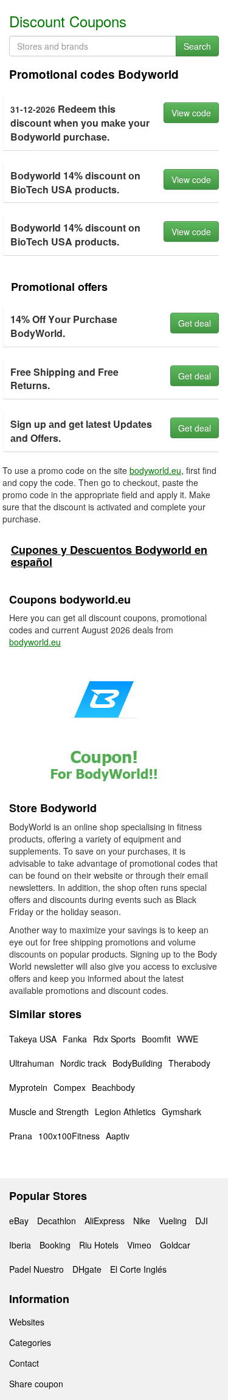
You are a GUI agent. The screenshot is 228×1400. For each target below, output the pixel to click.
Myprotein (28, 1087)
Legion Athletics (125, 1111)
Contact (24, 1363)
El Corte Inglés (138, 1269)
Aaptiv (118, 1136)
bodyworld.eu (155, 470)
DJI (201, 1221)
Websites (26, 1322)
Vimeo (139, 1245)
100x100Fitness (69, 1136)
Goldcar (175, 1245)
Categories (30, 1342)
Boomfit (156, 1039)
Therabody (189, 1063)
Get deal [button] (194, 323)
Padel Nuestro (36, 1269)
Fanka (75, 1039)
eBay (19, 1221)
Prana (20, 1136)
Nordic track (83, 1063)
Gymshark (181, 1111)
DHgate (87, 1269)
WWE (187, 1039)
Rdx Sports (114, 1039)
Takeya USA (33, 1039)
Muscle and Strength (49, 1111)
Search (197, 46)
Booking (55, 1245)
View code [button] (191, 113)
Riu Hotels (99, 1245)
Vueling (173, 1221)
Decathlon (56, 1221)
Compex (70, 1087)
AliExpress (105, 1221)
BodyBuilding (137, 1063)
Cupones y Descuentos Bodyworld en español (109, 556)
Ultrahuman (31, 1063)
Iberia (20, 1245)
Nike (141, 1221)
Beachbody (113, 1087)
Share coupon (36, 1384)
